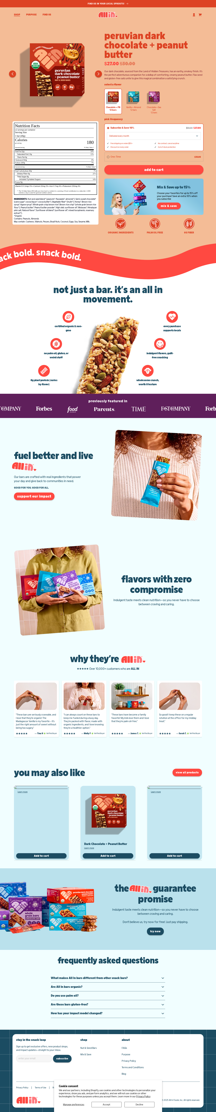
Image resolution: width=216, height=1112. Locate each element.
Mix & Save (85, 1054)
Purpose (31, 14)
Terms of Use (40, 1087)
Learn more (22, 792)
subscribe (62, 1058)
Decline (139, 1104)
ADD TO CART (154, 170)
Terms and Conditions (133, 1067)
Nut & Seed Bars (88, 1048)
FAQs (124, 1048)
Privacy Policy (143, 1096)
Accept (106, 1104)
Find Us (47, 14)
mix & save (169, 206)
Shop (17, 14)
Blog (124, 1073)
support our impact (34, 496)
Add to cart (41, 855)
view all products (187, 772)
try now (155, 931)
